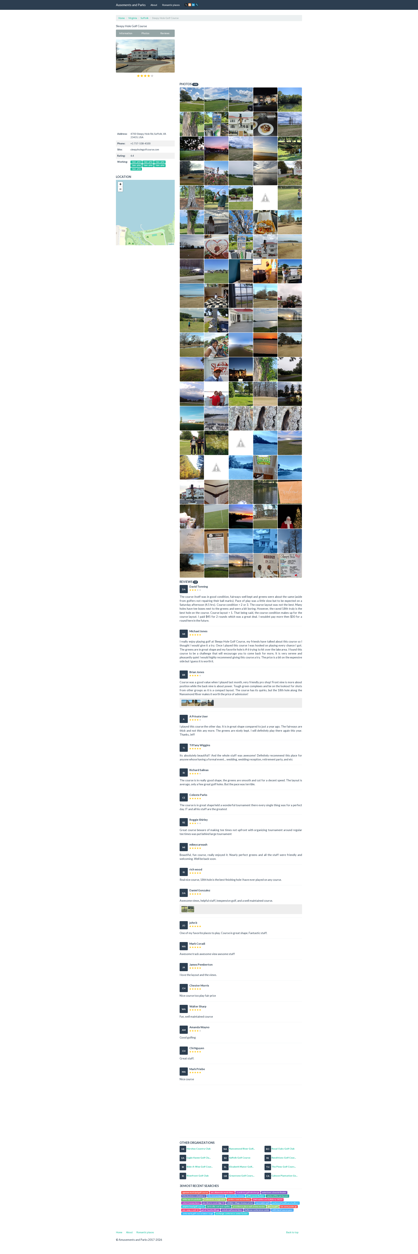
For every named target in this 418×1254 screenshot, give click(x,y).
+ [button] (120, 184)
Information (125, 33)
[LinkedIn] (193, 4)
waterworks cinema (235, 1196)
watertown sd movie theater (274, 1192)
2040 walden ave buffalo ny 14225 (267, 1199)
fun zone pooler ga (289, 1206)
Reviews (164, 33)
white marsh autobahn (192, 1199)
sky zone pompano (216, 1196)
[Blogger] (189, 4)
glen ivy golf (273, 1206)
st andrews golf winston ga (247, 1192)
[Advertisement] (145, 104)
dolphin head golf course (193, 1206)
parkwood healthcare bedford (285, 1203)
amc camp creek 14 (190, 1210)
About (154, 4)
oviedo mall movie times (232, 1210)
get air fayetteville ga (210, 1210)
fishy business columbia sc (193, 1196)
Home (121, 18)
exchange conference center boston (232, 1213)
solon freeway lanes (191, 1203)
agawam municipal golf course (195, 1192)
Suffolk (144, 18)
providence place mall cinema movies (249, 1206)
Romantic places (171, 4)
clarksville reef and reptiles (218, 1206)
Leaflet (171, 244)
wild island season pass (282, 1210)
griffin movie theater (255, 1196)
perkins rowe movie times (239, 1199)
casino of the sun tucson (277, 1196)
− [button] (120, 189)
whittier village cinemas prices (240, 1203)
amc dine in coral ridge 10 (213, 1203)
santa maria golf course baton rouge (197, 1213)
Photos (145, 33)
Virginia (132, 18)
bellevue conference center (257, 1210)
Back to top (292, 1232)
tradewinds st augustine (214, 1199)
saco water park (263, 1203)
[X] (186, 4)
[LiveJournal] (196, 4)
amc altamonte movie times (222, 1192)
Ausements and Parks (131, 5)
